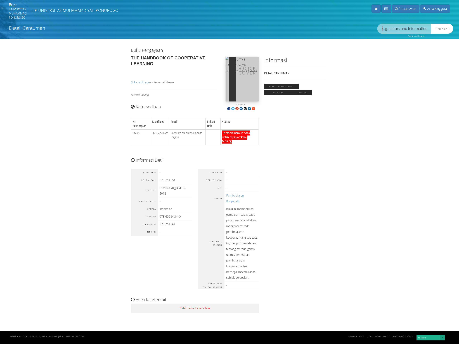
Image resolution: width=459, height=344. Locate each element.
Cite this (302, 93)
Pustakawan (407, 8)
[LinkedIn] (249, 108)
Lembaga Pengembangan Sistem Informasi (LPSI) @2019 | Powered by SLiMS (46, 336)
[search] (404, 29)
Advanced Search (416, 35)
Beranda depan (356, 336)
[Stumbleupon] (253, 108)
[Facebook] (228, 108)
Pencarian (442, 29)
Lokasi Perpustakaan (378, 336)
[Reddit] (245, 108)
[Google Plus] (237, 108)
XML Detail (278, 93)
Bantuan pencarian (403, 336)
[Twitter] (233, 108)
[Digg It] (241, 108)
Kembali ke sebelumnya (281, 87)
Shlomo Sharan (141, 82)
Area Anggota (436, 8)
